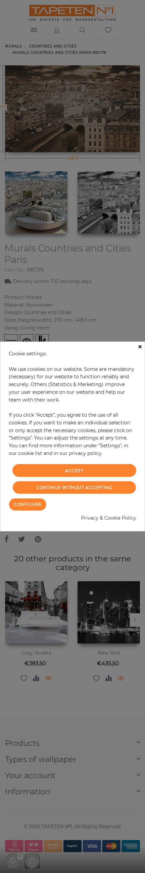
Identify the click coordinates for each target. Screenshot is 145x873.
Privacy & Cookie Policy (108, 518)
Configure (27, 504)
